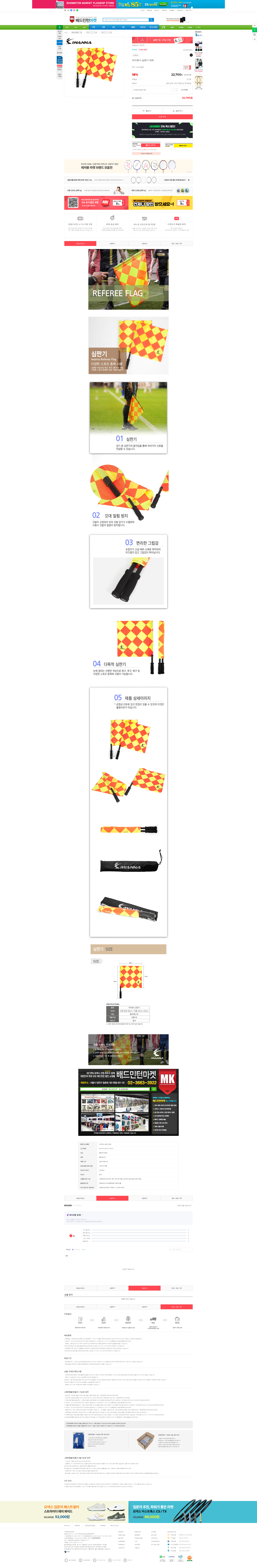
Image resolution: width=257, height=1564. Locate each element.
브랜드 (136, 55)
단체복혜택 (121, 1541)
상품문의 (144, 243)
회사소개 (66, 1525)
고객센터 (179, 10)
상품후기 (112, 243)
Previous (197, 38)
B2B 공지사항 (155, 1544)
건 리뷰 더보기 (187, 49)
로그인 (142, 10)
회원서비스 (138, 1532)
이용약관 (77, 1525)
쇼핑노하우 (121, 1548)
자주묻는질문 (138, 1538)
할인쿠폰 (120, 1538)
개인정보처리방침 (90, 1525)
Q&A (136, 1541)
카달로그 (137, 1548)
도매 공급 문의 (155, 1541)
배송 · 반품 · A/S (177, 243)
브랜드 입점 (121, 1535)
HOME (66, 32)
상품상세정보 (80, 243)
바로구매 (162, 117)
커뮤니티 (188, 10)
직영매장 (102, 1525)
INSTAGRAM (117, 1560)
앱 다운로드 (72, 1560)
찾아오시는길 (114, 1525)
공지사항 (153, 1535)
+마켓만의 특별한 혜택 (146, 153)
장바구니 (157, 10)
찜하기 (148, 111)
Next (200, 38)
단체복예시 (121, 1544)
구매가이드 (154, 1538)
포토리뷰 (137, 1544)
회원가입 (149, 10)
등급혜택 (137, 1535)
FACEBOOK (102, 1560)
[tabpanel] (177, 20)
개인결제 (171, 10)
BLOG (130, 1560)
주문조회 (164, 10)
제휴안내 (120, 1532)
